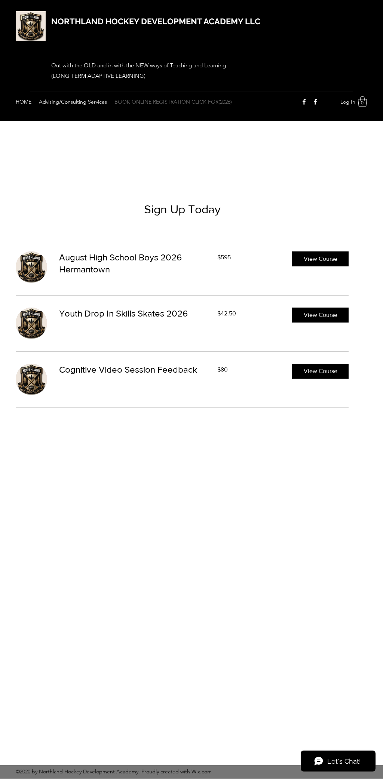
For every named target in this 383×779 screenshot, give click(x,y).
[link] (129, 263)
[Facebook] (304, 102)
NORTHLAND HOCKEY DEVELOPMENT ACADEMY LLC (155, 21)
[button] (362, 101)
